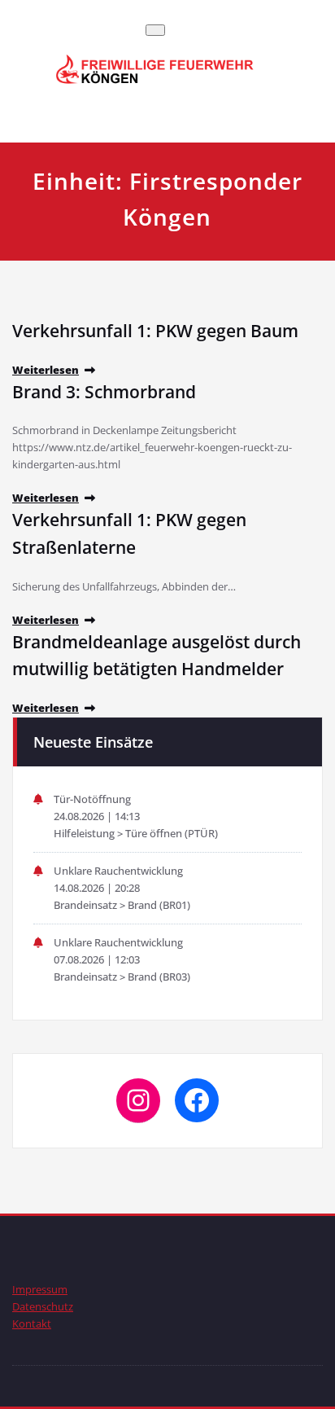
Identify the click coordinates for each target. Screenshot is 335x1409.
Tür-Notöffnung (92, 799)
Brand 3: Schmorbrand (104, 391)
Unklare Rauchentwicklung (118, 870)
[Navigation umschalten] (155, 30)
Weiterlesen (45, 369)
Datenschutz (42, 1306)
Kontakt (31, 1323)
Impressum (39, 1289)
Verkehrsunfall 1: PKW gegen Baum (155, 330)
